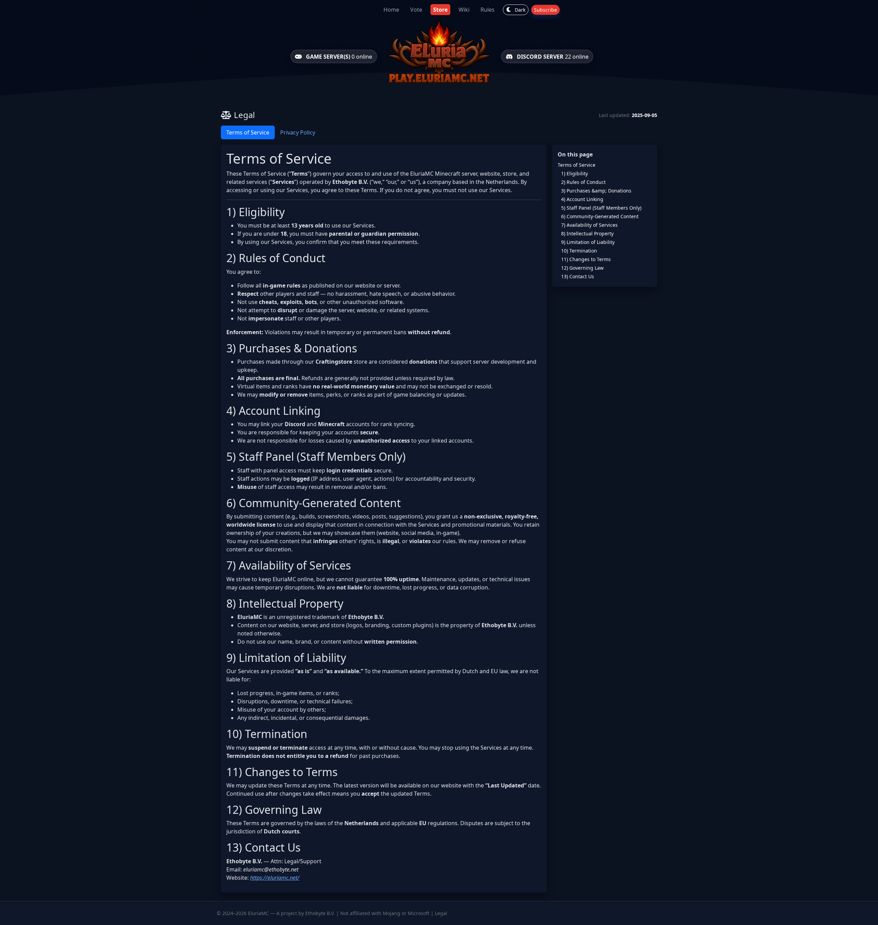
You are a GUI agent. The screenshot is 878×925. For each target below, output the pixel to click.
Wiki (464, 9)
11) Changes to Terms (586, 259)
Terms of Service (247, 132)
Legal (441, 913)
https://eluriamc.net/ (274, 877)
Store (440, 9)
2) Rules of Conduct (583, 182)
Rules (487, 9)
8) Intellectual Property (587, 233)
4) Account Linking (582, 199)
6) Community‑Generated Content (600, 216)
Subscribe (545, 10)
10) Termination (579, 250)
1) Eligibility (574, 173)
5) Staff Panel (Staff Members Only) (601, 207)
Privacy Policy (297, 132)
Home (391, 9)
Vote (416, 9)
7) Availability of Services (589, 225)
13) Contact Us (577, 276)
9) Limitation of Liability (588, 242)
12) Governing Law (582, 268)
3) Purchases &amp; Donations (596, 190)
